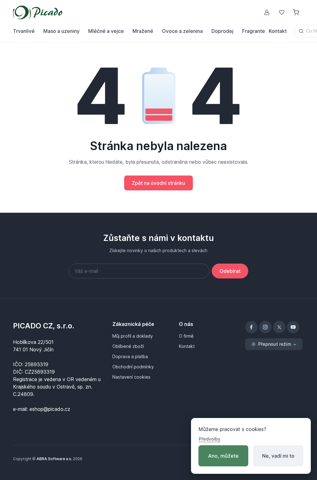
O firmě (186, 336)
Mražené (142, 31)
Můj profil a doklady (132, 336)
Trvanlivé (24, 31)
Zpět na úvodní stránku (158, 183)
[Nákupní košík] (296, 12)
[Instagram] (265, 327)
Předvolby (209, 439)
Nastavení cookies (131, 377)
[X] (279, 327)
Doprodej (222, 31)
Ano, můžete (223, 456)
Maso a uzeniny (61, 31)
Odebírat (230, 271)
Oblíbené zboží (128, 346)
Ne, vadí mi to (278, 456)
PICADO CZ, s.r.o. (43, 325)
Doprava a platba (130, 356)
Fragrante (253, 31)
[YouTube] (293, 327)
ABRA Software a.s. (54, 458)
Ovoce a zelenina (182, 31)
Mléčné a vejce (106, 31)
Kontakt (278, 31)
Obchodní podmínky (133, 366)
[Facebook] (251, 327)
